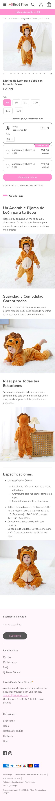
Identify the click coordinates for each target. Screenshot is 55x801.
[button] (27, 128)
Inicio (5, 19)
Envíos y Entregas (10, 785)
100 (35, 102)
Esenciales (9, 720)
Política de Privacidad (11, 778)
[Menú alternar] (4, 5)
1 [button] (11, 73)
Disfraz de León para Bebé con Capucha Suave (30, 19)
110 (8, 111)
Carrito (7, 657)
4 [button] (22, 73)
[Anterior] (4, 73)
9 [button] (40, 73)
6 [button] (29, 73)
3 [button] (18, 73)
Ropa (6, 726)
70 (7, 102)
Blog (5, 741)
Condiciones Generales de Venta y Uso (30, 775)
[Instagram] (10, 753)
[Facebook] (5, 753)
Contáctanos (10, 662)
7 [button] (33, 73)
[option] (27, 12)
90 (25, 102)
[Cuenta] (41, 3)
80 (16, 102)
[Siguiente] (51, 73)
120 (18, 111)
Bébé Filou (29, 790)
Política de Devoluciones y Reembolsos (19, 782)
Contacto (8, 736)
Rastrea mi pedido (13, 731)
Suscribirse (15, 635)
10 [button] (44, 73)
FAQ (5, 667)
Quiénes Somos (11, 672)
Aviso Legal (8, 775)
